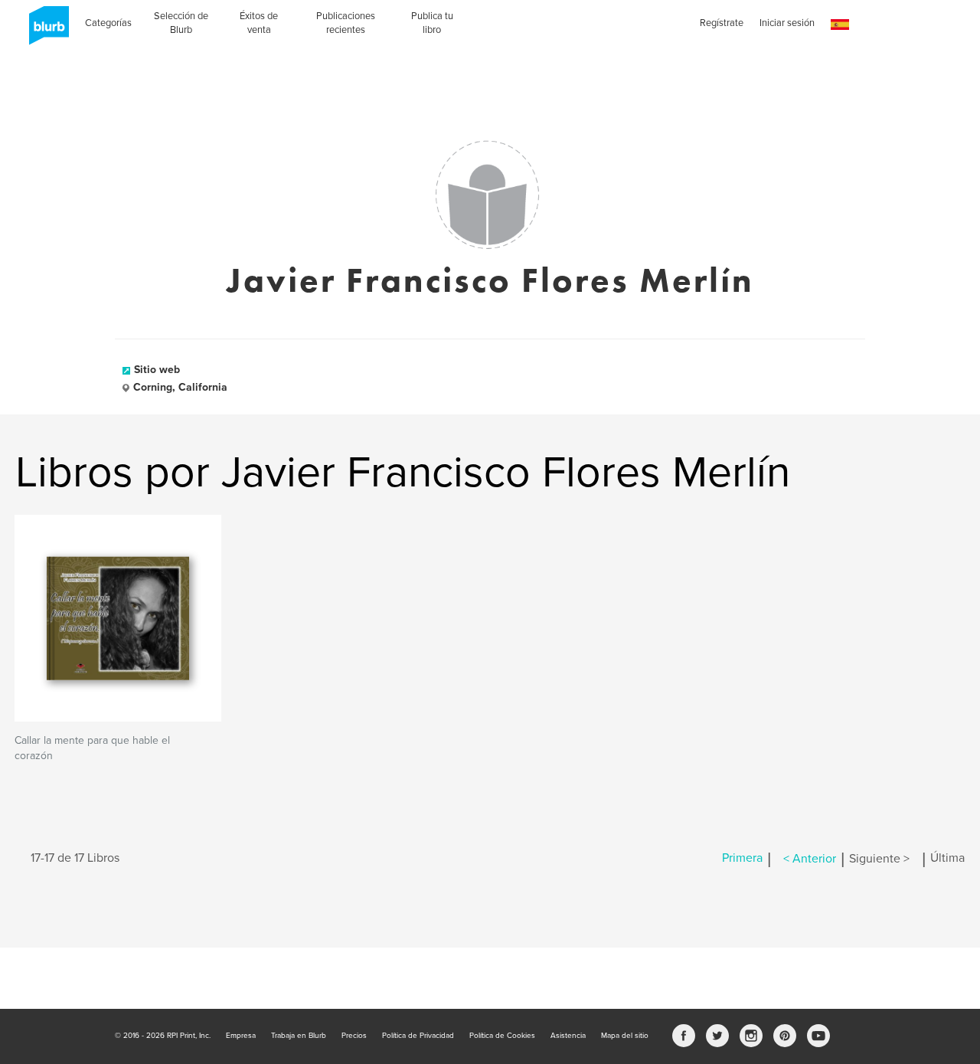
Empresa (241, 1035)
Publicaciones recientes (345, 23)
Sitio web (157, 369)
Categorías (108, 23)
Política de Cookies (502, 1035)
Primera (742, 858)
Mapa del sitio (624, 1035)
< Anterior (809, 858)
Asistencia (568, 1035)
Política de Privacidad (418, 1035)
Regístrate (721, 23)
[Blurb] (44, 30)
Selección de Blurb (181, 23)
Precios (354, 1035)
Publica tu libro (432, 23)
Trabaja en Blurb (298, 1035)
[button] (840, 24)
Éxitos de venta (259, 23)
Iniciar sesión (787, 23)
